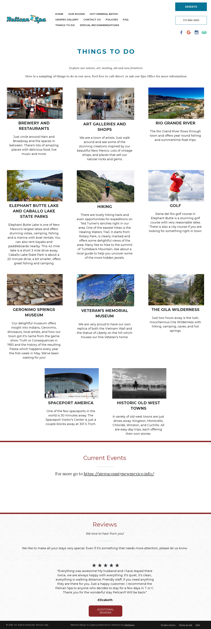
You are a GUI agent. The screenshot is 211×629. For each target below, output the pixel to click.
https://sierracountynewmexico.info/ (119, 473)
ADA (198, 625)
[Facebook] (181, 32)
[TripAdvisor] (204, 32)
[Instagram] (196, 32)
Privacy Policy (168, 625)
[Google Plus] (189, 32)
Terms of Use (185, 625)
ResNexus (129, 625)
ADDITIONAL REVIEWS (105, 611)
